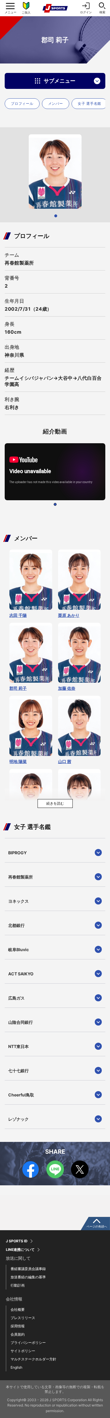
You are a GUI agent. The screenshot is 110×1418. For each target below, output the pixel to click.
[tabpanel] (55, 171)
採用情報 (18, 1326)
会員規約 (18, 1334)
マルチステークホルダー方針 (33, 1359)
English (16, 1367)
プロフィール (22, 103)
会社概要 (18, 1309)
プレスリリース (23, 1318)
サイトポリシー (23, 1351)
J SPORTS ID (17, 1241)
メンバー (55, 103)
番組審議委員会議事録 (28, 1269)
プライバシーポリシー (28, 1342)
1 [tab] (55, 215)
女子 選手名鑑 (89, 103)
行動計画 (18, 1285)
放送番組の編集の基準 (28, 1277)
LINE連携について (20, 1250)
